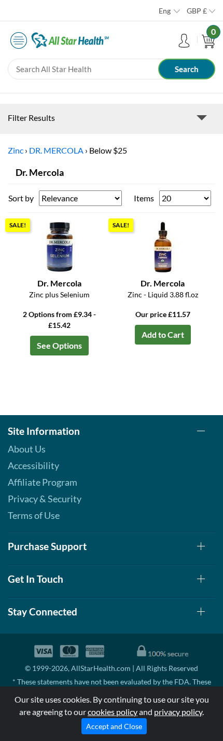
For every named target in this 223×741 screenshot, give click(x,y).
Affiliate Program (42, 482)
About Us (27, 449)
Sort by (21, 198)
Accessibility (33, 465)
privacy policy (178, 712)
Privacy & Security (44, 498)
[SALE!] (60, 246)
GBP (197, 10)
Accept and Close (114, 726)
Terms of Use (34, 515)
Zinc (15, 150)
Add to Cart (163, 334)
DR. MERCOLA (56, 150)
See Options (59, 345)
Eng (165, 10)
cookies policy (112, 712)
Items (144, 198)
